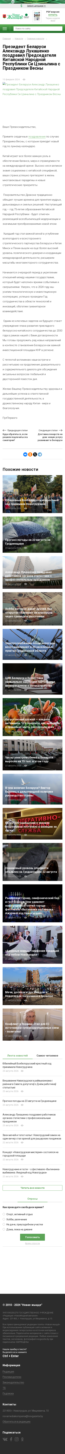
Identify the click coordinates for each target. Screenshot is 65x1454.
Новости (19, 38)
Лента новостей (17, 1055)
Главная (7, 38)
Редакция (8, 1371)
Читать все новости (33, 1188)
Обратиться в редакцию (17, 1421)
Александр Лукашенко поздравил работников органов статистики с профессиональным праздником (28, 575)
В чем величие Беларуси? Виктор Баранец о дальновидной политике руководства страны (29, 791)
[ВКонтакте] (25, 454)
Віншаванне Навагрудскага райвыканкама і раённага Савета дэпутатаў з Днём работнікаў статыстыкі (29, 1084)
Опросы (32, 1198)
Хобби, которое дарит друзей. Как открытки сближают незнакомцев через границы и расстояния (29, 612)
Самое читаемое (47, 1055)
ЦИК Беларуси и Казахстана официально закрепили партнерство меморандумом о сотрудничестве (30, 681)
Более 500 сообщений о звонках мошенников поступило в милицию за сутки (31, 826)
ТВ (4, 1388)
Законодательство (13, 1382)
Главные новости (35, 38)
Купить (52, 15)
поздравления (37, 136)
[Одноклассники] (30, 454)
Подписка (8, 1393)
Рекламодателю (12, 1377)
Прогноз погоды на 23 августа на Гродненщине (30, 1101)
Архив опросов (32, 1243)
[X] (35, 454)
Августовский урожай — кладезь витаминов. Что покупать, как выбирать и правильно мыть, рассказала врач (32, 723)
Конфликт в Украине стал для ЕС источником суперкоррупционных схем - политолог (32, 1027)
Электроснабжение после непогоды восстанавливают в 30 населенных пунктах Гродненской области (30, 647)
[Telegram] (40, 454)
